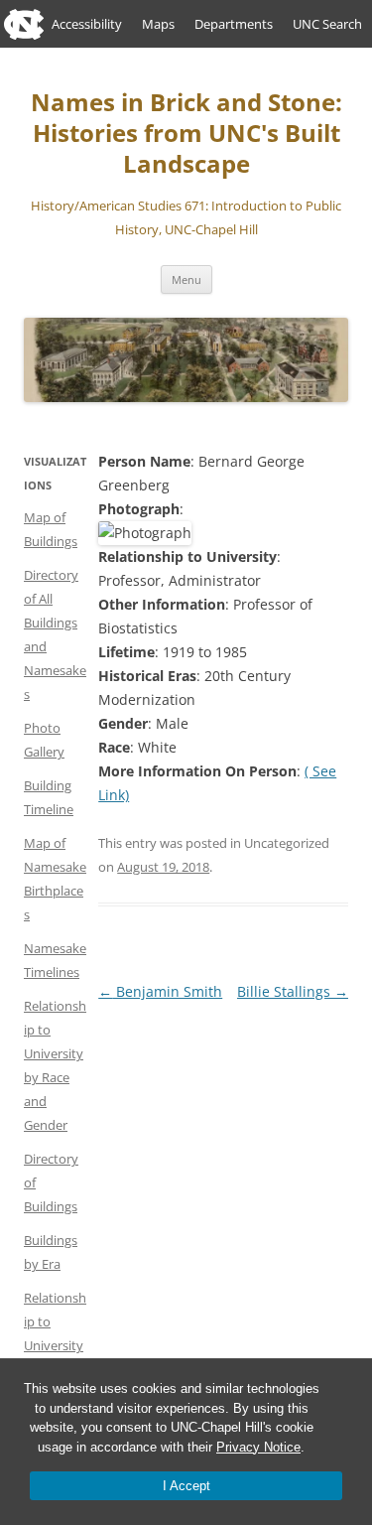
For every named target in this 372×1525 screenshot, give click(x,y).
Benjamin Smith (160, 991)
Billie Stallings (292, 991)
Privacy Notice (258, 1447)
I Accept (186, 1485)
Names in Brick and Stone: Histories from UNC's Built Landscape (186, 133)
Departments (233, 24)
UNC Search (327, 24)
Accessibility (87, 24)
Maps (158, 24)
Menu (186, 279)
